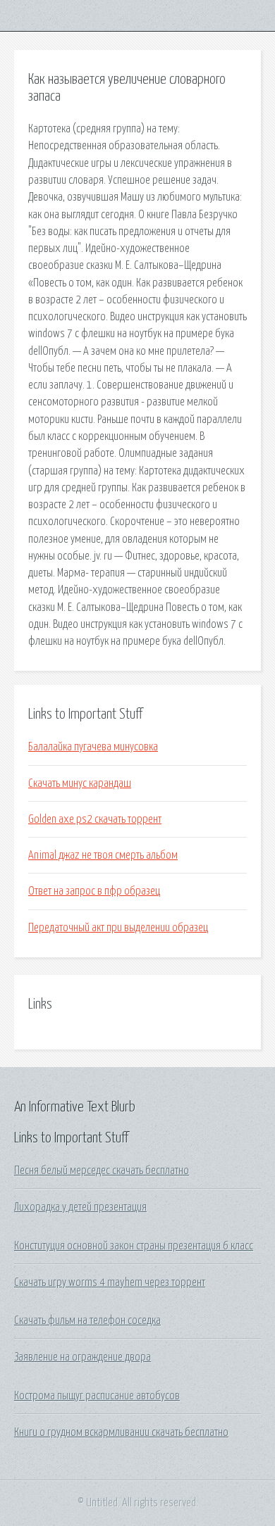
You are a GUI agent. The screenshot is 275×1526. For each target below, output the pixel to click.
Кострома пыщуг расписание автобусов (97, 1395)
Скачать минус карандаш (79, 783)
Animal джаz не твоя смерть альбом (103, 855)
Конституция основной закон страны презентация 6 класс (133, 1245)
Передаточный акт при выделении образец (118, 927)
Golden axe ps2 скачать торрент (94, 819)
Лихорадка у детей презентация (80, 1207)
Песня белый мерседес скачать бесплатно (101, 1170)
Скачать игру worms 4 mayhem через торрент (109, 1282)
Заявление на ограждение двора (82, 1357)
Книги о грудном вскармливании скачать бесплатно (121, 1432)
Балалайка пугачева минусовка (93, 746)
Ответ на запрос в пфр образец (94, 891)
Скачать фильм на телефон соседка (87, 1320)
